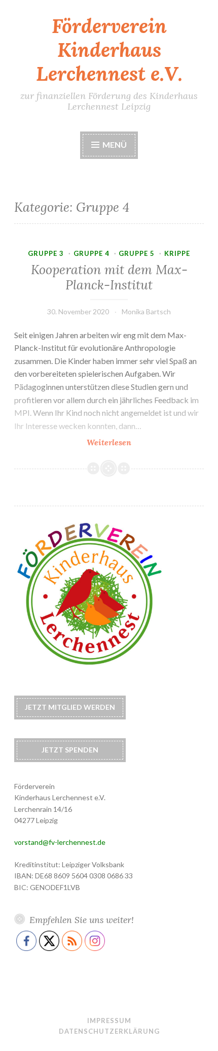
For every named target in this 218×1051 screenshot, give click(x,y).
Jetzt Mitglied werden (70, 707)
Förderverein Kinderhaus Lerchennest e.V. (109, 49)
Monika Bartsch (146, 311)
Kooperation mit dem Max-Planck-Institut (109, 277)
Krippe (177, 253)
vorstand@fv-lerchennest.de (59, 842)
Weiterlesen (131, 442)
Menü (114, 144)
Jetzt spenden (70, 749)
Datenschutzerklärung (109, 1031)
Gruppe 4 (92, 253)
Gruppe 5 (137, 253)
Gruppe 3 (46, 253)
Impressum (109, 1020)
